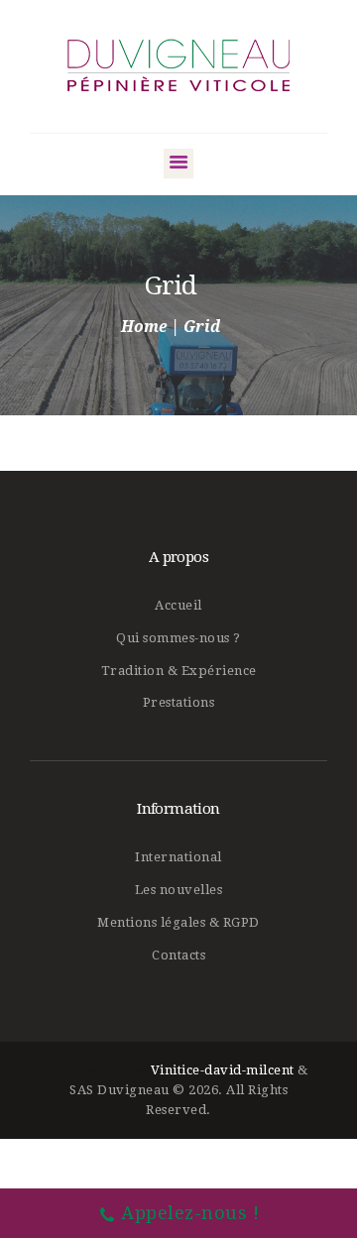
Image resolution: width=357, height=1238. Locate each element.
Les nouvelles (179, 889)
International (178, 856)
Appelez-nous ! (190, 1212)
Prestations (179, 702)
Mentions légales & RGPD (178, 922)
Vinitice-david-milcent (223, 1070)
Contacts (178, 955)
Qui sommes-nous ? (178, 637)
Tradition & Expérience (179, 670)
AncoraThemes (98, 1070)
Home (144, 327)
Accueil (178, 605)
